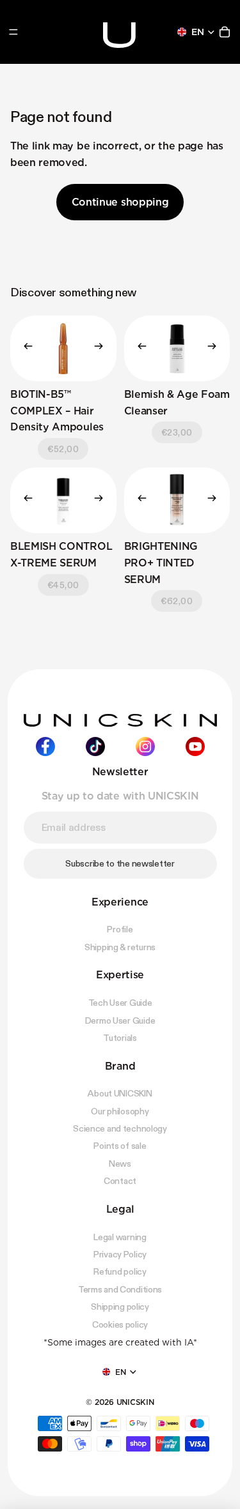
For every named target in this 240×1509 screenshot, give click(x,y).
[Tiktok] (95, 746)
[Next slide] (102, 348)
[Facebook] (45, 746)
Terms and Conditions (120, 1289)
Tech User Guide (120, 1002)
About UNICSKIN (120, 1093)
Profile (119, 929)
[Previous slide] (24, 348)
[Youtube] (195, 746)
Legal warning (119, 1236)
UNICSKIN (135, 1402)
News (120, 1163)
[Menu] (13, 32)
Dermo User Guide (120, 1019)
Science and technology (120, 1128)
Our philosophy (119, 1111)
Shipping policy (120, 1306)
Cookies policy (120, 1323)
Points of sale (119, 1145)
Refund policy (119, 1271)
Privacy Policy (120, 1254)
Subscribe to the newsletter (119, 863)
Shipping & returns (120, 947)
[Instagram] (145, 746)
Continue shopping (120, 202)
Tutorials (119, 1037)
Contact (120, 1180)
